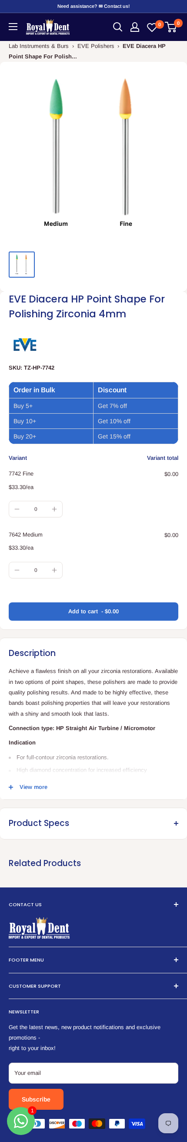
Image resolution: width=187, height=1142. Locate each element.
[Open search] (118, 27)
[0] (171, 27)
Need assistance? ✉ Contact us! (93, 6)
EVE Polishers (95, 46)
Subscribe (36, 1099)
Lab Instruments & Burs (39, 46)
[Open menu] (13, 26)
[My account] (134, 27)
